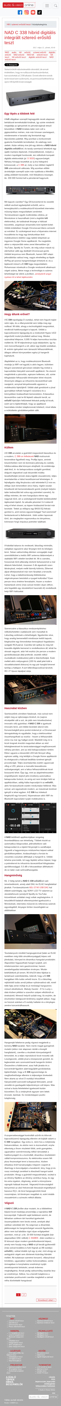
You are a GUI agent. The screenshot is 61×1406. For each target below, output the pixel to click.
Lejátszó (15, 1351)
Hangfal (14, 1331)
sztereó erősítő (39, 52)
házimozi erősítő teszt (45, 1321)
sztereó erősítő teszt (21, 24)
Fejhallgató (46, 1331)
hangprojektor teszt (16, 1343)
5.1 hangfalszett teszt (16, 1333)
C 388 (21, 165)
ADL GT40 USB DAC (39, 887)
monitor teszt (41, 1371)
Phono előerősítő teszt (17, 1326)
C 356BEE (33, 1238)
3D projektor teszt (15, 1369)
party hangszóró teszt (17, 1346)
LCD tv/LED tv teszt (44, 1367)
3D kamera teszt (43, 1353)
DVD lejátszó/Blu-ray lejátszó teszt (15, 1354)
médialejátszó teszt (16, 1357)
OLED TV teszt (42, 1373)
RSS (53, 1379)
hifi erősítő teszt (19, 57)
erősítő (27, 52)
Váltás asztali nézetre (13, 1400)
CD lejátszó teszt (15, 1359)
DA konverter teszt (15, 1325)
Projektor (16, 1365)
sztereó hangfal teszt (16, 1335)
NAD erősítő (19, 55)
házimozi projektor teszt (17, 1367)
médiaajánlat (49, 1384)
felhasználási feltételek (45, 1386)
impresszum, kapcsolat (45, 1382)
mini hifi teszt (13, 1323)
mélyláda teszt (14, 1341)
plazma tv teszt (42, 1369)
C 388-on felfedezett (24, 456)
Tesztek (10, 1316)
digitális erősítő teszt (38, 57)
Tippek (10, 1379)
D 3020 (30, 158)
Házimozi (43, 1319)
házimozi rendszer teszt (45, 1323)
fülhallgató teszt (42, 1335)
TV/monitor (45, 1365)
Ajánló (11, 1377)
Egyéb (42, 1351)
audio (14, 52)
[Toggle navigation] (47, 6)
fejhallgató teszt (42, 1333)
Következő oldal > (46, 1300)
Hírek (9, 1382)
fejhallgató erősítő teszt (45, 1337)
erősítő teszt (42, 55)
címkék (52, 1377)
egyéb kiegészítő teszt (45, 1357)
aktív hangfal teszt (15, 1344)
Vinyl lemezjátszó (15, 1361)
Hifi (8, 24)
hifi (20, 52)
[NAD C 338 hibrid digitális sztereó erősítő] (30, 98)
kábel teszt (41, 1355)
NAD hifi (30, 55)
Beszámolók (14, 1384)
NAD (7, 52)
